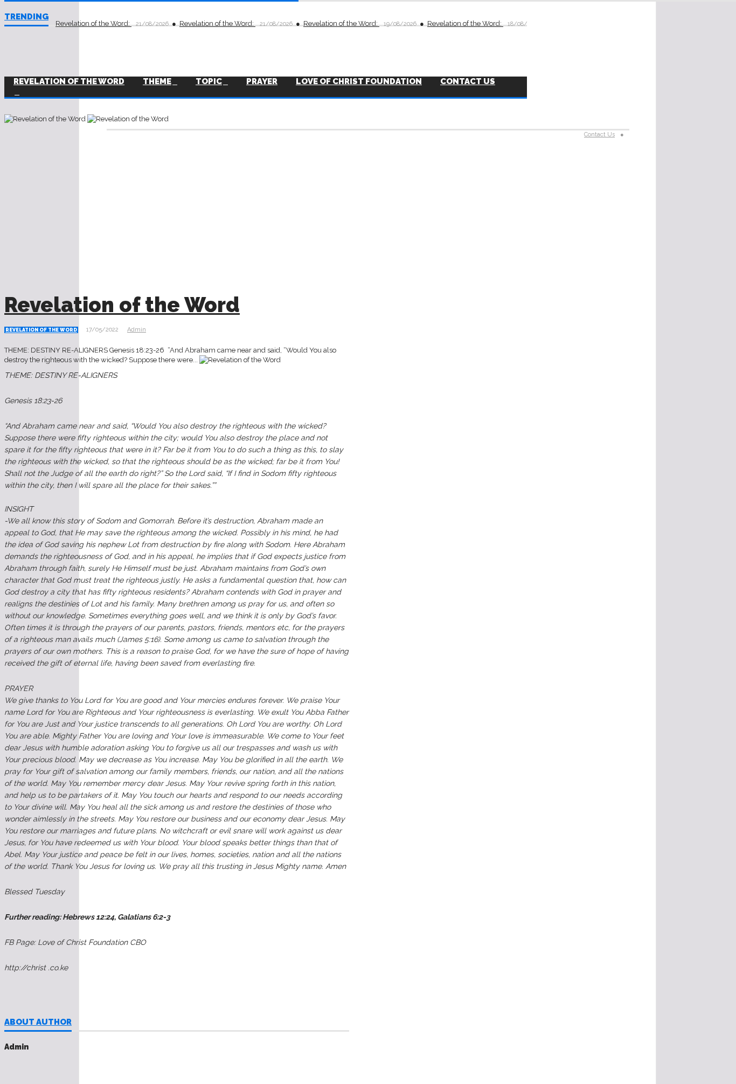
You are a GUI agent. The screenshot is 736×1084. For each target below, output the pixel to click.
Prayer (261, 81)
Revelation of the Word (122, 305)
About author (38, 1022)
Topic (209, 81)
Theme (157, 81)
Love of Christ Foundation (359, 81)
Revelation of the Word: (93, 23)
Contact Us (467, 81)
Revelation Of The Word (68, 81)
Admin (136, 329)
